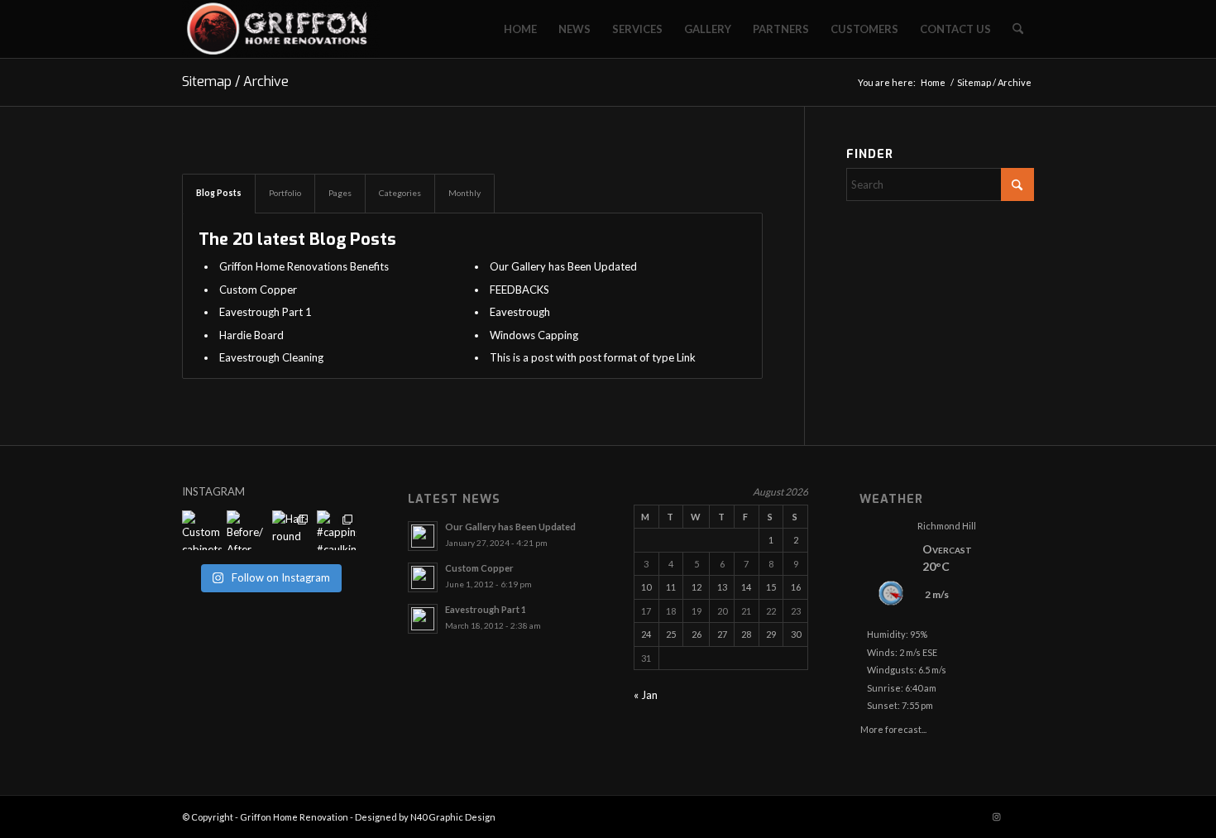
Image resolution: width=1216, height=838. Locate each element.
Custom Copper (258, 289)
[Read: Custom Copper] (423, 577)
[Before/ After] (246, 530)
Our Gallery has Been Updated (563, 266)
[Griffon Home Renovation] (281, 29)
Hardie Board (251, 335)
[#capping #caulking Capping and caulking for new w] (337, 530)
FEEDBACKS (519, 289)
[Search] (1018, 29)
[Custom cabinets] (202, 530)
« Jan (646, 695)
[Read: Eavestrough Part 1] (423, 619)
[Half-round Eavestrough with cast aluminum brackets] (292, 530)
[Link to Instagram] (996, 816)
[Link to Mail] (1021, 816)
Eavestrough (520, 311)
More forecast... (893, 726)
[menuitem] (520, 29)
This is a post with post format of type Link (593, 357)
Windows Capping (534, 335)
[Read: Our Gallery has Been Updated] (423, 536)
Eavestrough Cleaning (271, 357)
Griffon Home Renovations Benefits (304, 266)
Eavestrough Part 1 (265, 311)
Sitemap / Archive (235, 81)
